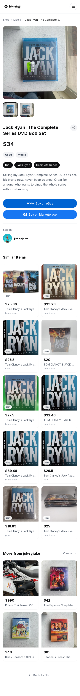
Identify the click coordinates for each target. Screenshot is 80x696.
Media (17, 19)
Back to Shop (42, 675)
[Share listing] (73, 127)
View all (68, 553)
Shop (6, 19)
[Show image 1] (10, 109)
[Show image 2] (26, 109)
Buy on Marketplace (43, 214)
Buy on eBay (44, 203)
